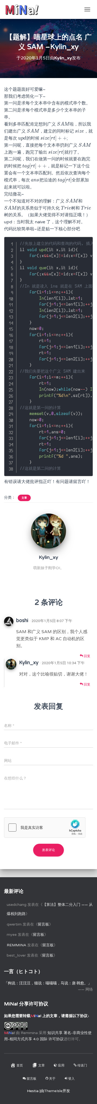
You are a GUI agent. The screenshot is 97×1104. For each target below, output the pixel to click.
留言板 (43, 924)
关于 (52, 1079)
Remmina (16, 945)
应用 (61, 1065)
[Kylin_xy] (48, 531)
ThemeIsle (53, 1091)
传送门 (82, 1065)
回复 (86, 656)
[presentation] (63, 124)
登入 (71, 1079)
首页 (19, 1065)
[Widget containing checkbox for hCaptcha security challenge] (44, 827)
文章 (24, 497)
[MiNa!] (24, 9)
